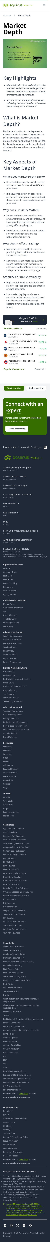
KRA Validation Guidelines (14, 1071)
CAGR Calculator (10, 832)
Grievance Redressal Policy (14, 1118)
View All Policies (10, 1148)
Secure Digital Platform (13, 701)
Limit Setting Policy (11, 969)
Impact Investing (10, 658)
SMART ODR (8, 1034)
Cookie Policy (9, 1122)
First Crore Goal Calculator (14, 873)
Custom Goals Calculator (14, 851)
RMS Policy (8, 984)
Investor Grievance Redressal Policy (18, 961)
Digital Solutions (10, 737)
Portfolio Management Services (17, 679)
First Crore (7, 576)
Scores (6, 1015)
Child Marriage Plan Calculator (16, 843)
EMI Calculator (9, 858)
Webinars (7, 754)
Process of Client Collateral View (17, 1075)
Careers (6, 784)
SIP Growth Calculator (12, 925)
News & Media (9, 776)
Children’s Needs (10, 654)
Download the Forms (12, 1011)
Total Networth (10, 619)
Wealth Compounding (12, 636)
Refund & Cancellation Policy (15, 1137)
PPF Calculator (9, 899)
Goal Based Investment (13, 607)
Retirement (8, 587)
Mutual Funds (9, 604)
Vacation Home (10, 647)
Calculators (8, 765)
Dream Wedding (10, 583)
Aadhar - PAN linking (12, 1045)
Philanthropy (8, 651)
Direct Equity (8, 682)
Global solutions (10, 733)
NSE (5, 1060)
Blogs (5, 757)
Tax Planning (8, 694)
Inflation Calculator (11, 884)
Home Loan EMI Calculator (15, 880)
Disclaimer (7, 1111)
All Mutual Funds (10, 772)
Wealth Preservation (12, 639)
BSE (5, 1056)
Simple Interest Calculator (14, 910)
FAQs (5, 787)
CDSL (5, 1067)
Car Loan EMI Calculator (13, 836)
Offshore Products (11, 697)
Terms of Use (9, 1133)
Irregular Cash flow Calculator (16, 888)
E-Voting (6, 995)
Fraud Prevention (10, 1141)
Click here (23, 1093)
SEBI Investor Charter (12, 987)
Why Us (6, 797)
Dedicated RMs (9, 675)
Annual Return (9, 1144)
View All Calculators (11, 933)
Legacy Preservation (12, 662)
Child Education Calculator (14, 839)
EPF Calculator (9, 862)
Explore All (39, 369)
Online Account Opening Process (17, 1078)
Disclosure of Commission (14, 1026)
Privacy (6, 1115)
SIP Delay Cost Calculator (14, 921)
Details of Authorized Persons (16, 1082)
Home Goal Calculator (12, 877)
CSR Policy (7, 1126)
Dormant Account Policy (13, 958)
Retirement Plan (10, 906)
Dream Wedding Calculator (14, 854)
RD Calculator (9, 903)
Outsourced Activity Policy (14, 976)
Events (6, 761)
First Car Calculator (11, 869)
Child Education (9, 590)
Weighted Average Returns (14, 929)
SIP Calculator (9, 918)
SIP (4, 611)
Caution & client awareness (16, 1097)
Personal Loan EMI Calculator (16, 895)
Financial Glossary (11, 769)
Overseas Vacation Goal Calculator (18, 892)
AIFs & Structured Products (15, 686)
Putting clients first (11, 718)
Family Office (9, 671)
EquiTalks (7, 750)
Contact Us (8, 780)
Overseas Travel (10, 572)
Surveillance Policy (11, 991)
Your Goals (8, 801)
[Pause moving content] (45, 447)
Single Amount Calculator (14, 914)
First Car (6, 568)
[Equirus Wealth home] (18, 5)
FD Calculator (9, 865)
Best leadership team (12, 714)
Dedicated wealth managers (15, 722)
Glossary (7, 15)
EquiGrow (7, 746)
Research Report (10, 1155)
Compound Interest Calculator (16, 847)
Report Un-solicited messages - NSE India (21, 1030)
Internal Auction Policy (12, 965)
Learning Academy (11, 622)
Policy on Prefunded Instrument (17, 980)
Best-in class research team (15, 726)
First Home (8, 579)
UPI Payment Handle (12, 1086)
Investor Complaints (12, 1022)
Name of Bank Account (13, 972)
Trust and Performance (13, 711)
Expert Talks (8, 815)
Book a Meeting (36, 388)
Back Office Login (11, 1052)
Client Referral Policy (12, 950)
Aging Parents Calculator (13, 828)
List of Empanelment (12, 1089)
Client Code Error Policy (13, 946)
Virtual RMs (8, 626)
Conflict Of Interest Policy (14, 954)
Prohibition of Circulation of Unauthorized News (24, 1019)
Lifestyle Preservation (12, 643)
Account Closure (10, 1041)
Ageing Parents (9, 594)
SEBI (5, 1063)
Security (6, 1129)
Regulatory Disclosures (13, 1152)
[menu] (44, 5)
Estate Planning (10, 615)
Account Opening (10, 1037)
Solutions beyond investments (16, 729)
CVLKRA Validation (11, 1049)
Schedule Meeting (17, 428)
